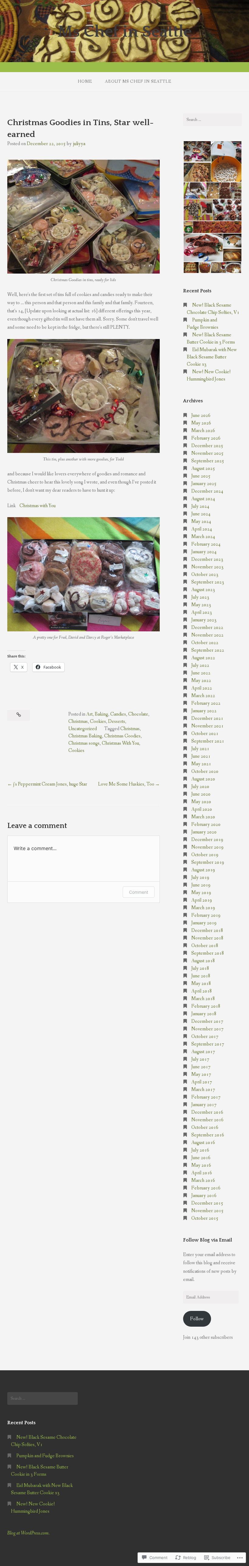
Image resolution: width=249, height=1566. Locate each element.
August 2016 (203, 1142)
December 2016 (207, 1112)
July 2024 (200, 506)
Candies (118, 714)
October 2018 (204, 946)
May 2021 (201, 764)
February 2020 (205, 824)
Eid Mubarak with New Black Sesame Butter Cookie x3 (212, 357)
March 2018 (203, 999)
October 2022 (204, 643)
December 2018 (207, 930)
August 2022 (203, 658)
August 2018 (203, 961)
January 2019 (204, 923)
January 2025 (204, 483)
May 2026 (201, 423)
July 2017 (200, 1059)
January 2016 (204, 1195)
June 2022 (200, 673)
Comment (138, 892)
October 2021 (204, 733)
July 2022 (200, 665)
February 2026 (205, 438)
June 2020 (200, 794)
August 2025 (203, 468)
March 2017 (203, 1089)
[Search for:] (212, 119)
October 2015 (204, 1218)
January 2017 (204, 1105)
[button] (196, 151)
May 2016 (201, 1165)
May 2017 (201, 1074)
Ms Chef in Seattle (124, 32)
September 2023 (207, 582)
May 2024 (201, 521)
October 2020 (204, 771)
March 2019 (203, 908)
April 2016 (201, 1173)
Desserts (116, 721)
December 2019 (207, 839)
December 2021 (207, 718)
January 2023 (204, 620)
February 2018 (205, 1006)
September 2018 (207, 953)
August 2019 (203, 870)
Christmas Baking (85, 736)
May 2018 (201, 983)
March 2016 (203, 1180)
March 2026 (203, 430)
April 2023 (201, 612)
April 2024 (201, 529)
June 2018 (200, 976)
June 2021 (200, 756)
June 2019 (200, 885)
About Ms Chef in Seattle (138, 81)
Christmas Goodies (122, 736)
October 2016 (204, 1127)
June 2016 (200, 1158)
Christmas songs (84, 743)
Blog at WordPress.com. (28, 1533)
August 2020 (203, 779)
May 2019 (201, 892)
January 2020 (204, 832)
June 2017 (200, 1067)
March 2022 (203, 696)
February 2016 (205, 1188)
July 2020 (200, 786)
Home (85, 81)
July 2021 (200, 749)
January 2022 (204, 711)
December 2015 (207, 1203)
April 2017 (201, 1082)
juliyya (79, 144)
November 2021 (207, 726)
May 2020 (201, 802)
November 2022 (207, 635)
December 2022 (207, 627)
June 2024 (200, 514)
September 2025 (207, 461)
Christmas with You (37, 506)
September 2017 (207, 1044)
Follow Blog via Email (207, 1240)
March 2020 (203, 817)
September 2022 (207, 650)
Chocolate (138, 714)
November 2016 (207, 1120)
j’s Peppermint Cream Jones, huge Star (50, 784)
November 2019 (207, 847)
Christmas (78, 721)
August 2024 (203, 499)
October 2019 (204, 855)
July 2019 (200, 877)
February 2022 (205, 703)
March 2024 (203, 537)
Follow (197, 1319)
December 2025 (207, 446)
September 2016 (207, 1135)
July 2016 (200, 1150)
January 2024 (204, 552)
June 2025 (200, 476)
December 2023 (207, 559)
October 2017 (204, 1036)
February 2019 (205, 915)
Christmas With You (120, 743)
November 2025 (207, 453)
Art (89, 714)
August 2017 (203, 1052)
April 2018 (201, 991)
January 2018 (204, 1014)
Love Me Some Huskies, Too (126, 784)
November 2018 (207, 938)
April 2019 (201, 900)
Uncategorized (82, 729)
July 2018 (200, 968)
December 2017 (207, 1021)
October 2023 (204, 574)
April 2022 (201, 688)
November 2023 (207, 567)
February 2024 (205, 544)
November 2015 (207, 1211)
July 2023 (200, 597)
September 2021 (207, 741)
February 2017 (205, 1097)
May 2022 (201, 680)
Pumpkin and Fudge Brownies (45, 1456)
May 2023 (201, 605)
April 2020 (201, 809)
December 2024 (207, 491)
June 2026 (200, 415)
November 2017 (207, 1029)
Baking (101, 714)
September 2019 (207, 862)
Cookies (98, 721)
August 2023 (203, 590)
